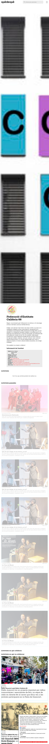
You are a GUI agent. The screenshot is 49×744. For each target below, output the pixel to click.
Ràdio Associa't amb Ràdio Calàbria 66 (14, 688)
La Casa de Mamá (8, 565)
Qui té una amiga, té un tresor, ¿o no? (14, 451)
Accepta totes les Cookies (40, 742)
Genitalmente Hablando (10, 415)
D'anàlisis (23, 727)
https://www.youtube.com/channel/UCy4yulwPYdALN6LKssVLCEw (26, 363)
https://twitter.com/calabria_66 (18, 361)
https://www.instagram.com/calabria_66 (21, 362)
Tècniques (23, 736)
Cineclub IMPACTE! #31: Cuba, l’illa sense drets (17, 734)
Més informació (23, 726)
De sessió (23, 732)
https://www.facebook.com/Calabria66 (21, 359)
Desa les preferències (26, 742)
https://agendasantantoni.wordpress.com (22, 364)
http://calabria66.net (14, 358)
